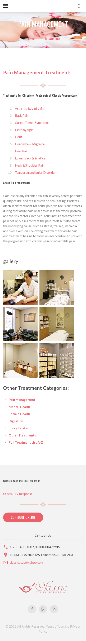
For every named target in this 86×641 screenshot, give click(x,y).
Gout (18, 137)
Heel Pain (21, 151)
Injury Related (19, 428)
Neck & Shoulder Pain (29, 165)
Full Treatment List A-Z (26, 442)
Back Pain (22, 115)
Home (31, 38)
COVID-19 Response (18, 494)
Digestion (16, 421)
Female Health (19, 414)
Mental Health (19, 407)
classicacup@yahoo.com (26, 562)
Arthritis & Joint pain (29, 108)
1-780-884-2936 (47, 547)
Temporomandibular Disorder (35, 172)
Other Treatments (22, 435)
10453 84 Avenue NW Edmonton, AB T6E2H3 (41, 555)
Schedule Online (23, 517)
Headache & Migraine (30, 144)
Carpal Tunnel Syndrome (32, 122)
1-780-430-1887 (22, 547)
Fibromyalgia (24, 130)
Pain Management (22, 399)
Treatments (52, 38)
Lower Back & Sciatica (30, 158)
